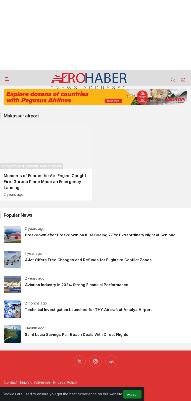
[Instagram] (95, 361)
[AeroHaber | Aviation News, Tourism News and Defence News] (89, 80)
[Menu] (8, 80)
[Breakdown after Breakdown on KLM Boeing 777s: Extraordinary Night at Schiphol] (95, 234)
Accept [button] (132, 394)
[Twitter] (80, 361)
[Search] (173, 80)
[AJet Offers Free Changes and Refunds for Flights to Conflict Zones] (95, 259)
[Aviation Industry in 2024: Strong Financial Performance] (95, 284)
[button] (183, 80)
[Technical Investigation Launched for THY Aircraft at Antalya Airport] (95, 309)
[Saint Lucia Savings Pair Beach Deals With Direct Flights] (95, 332)
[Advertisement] (95, 35)
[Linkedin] (111, 361)
